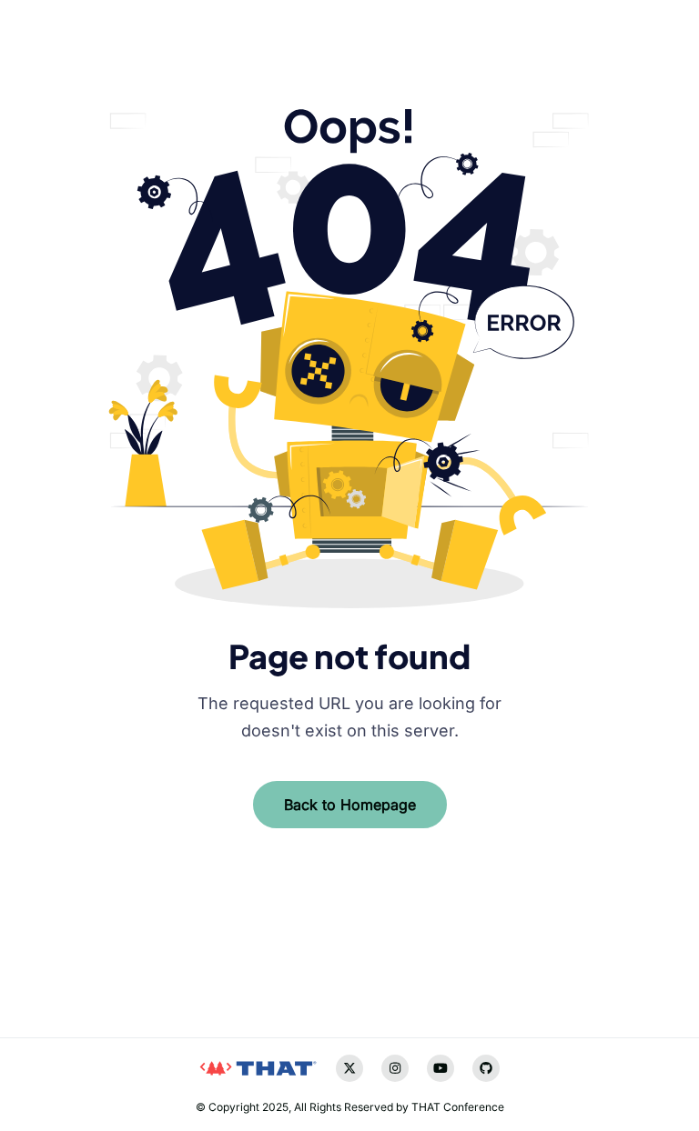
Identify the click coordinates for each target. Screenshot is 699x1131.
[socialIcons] (50, 969)
